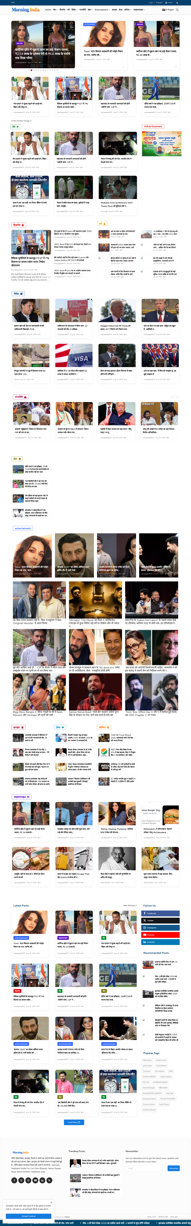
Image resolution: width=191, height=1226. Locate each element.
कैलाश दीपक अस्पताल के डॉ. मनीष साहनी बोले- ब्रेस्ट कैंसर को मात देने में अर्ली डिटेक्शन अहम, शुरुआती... (80, 753)
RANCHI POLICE (149, 1110)
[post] (43, 44)
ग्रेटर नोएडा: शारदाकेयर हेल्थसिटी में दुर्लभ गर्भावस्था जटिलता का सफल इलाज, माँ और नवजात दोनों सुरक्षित (80, 768)
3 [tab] (33, 70)
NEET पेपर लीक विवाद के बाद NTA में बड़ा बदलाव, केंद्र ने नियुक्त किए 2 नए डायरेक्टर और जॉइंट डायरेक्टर (123, 753)
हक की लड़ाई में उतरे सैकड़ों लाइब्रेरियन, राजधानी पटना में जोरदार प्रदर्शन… (163, 261)
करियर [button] (127, 9)
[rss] (49, 1180)
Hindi (169, 2)
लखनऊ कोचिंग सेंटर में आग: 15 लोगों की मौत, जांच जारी (166, 963)
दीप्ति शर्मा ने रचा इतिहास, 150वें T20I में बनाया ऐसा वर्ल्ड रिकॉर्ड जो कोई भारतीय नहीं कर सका (37, 469)
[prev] (172, 397)
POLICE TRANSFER (167, 1099)
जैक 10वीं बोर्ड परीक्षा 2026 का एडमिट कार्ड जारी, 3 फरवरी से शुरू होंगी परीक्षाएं (166, 979)
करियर (102, 727)
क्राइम (114, 9)
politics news (161, 1060)
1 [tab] (29, 70)
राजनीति (83, 9)
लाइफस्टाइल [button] (138, 9)
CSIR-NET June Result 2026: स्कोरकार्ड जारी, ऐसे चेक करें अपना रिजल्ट (122, 738)
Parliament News (149, 1099)
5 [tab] (38, 70)
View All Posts (129, 905)
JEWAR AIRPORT (149, 1077)
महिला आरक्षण (163, 1088)
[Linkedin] (42, 1180)
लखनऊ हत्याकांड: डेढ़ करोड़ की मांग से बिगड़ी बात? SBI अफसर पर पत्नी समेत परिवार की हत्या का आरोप (37, 781)
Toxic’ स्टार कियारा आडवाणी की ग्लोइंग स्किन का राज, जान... (31, 568)
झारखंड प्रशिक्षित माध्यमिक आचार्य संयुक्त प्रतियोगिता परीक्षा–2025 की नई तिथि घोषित (166, 994)
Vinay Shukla (105, 883)
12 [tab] (54, 70)
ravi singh (104, 211)
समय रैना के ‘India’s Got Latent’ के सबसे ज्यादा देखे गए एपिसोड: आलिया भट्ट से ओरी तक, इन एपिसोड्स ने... (150, 621)
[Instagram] (28, 1180)
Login (151, 2)
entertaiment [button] (101, 9)
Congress (146, 1071)
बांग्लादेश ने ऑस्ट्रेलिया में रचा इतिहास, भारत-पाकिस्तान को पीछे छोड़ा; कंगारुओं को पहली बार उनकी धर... (37, 514)
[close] (51, 1202)
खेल (146, 80)
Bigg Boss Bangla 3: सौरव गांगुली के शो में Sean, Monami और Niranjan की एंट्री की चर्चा (38, 713)
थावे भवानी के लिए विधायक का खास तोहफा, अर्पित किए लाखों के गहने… (123, 273)
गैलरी (13, 2)
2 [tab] (31, 70)
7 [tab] (43, 70)
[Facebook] (14, 1180)
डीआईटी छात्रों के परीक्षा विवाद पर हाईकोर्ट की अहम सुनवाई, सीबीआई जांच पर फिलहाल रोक (166, 1023)
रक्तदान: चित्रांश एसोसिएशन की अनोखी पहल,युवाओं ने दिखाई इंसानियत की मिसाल (79, 781)
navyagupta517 (21, 62)
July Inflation (159, 1071)
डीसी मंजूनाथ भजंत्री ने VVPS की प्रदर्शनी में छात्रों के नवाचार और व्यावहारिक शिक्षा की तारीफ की (166, 1037)
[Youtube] (35, 1180)
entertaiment (90, 24)
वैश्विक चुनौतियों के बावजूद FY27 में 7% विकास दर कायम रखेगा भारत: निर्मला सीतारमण (30, 261)
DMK (171, 1071)
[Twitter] (21, 1180)
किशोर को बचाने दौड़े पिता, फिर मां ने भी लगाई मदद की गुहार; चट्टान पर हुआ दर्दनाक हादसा (37, 767)
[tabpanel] (43, 44)
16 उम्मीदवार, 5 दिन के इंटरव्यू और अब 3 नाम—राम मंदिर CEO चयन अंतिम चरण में (165, 234)
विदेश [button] (73, 9)
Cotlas (67, 1217)
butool (16, 379)
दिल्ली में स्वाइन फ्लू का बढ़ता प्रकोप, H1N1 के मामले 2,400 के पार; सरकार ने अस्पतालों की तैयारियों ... (80, 739)
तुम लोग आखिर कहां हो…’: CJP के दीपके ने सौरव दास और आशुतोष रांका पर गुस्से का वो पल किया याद (39, 669)
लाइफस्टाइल (140, 24)
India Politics (164, 1104)
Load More (72, 1122)
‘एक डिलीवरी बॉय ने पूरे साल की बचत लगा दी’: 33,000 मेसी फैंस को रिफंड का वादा (36, 484)
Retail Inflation (165, 1077)
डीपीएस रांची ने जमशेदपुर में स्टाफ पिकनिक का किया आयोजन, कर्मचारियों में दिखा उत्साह (108, 1223)
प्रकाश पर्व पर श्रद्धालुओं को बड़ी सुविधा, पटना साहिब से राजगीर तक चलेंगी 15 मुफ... (165, 274)
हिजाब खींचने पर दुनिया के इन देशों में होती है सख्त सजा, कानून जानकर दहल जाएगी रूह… (123, 261)
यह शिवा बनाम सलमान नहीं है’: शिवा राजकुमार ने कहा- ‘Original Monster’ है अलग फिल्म (37, 621)
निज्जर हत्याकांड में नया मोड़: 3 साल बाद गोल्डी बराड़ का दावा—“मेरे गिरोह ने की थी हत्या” (37, 752)
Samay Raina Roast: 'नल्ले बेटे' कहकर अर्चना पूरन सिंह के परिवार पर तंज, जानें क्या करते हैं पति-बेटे (94, 713)
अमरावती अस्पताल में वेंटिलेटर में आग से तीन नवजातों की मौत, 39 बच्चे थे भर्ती (36, 738)
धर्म (68, 9)
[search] (177, 9)
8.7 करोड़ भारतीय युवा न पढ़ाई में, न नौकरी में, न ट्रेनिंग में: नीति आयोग (123, 780)
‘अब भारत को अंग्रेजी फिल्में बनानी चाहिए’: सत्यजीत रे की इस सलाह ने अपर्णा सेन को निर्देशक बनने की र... (151, 669)
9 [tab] (47, 70)
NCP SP (146, 1082)
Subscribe (173, 1168)
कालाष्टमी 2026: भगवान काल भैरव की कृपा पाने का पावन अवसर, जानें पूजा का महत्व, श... (123, 247)
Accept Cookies (28, 1216)
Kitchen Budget (148, 1088)
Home (48, 9)
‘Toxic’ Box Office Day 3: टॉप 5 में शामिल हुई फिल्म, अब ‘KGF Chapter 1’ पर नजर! (151, 713)
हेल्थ (120, 9)
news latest (147, 1066)
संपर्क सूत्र (174, 1217)
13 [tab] (57, 70)
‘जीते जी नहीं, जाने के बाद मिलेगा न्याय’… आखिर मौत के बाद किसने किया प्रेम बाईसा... (164, 247)
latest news (147, 1060)
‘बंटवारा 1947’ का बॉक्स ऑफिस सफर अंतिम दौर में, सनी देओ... (73, 568)
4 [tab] (36, 70)
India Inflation (161, 1066)
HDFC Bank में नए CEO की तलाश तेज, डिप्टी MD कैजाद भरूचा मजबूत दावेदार (72, 245)
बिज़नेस (62, 9)
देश (15, 80)
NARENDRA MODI (160, 1082)
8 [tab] (45, 70)
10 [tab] (50, 70)
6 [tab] (40, 70)
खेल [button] (89, 9)
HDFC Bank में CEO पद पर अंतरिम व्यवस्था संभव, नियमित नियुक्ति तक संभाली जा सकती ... (72, 272)
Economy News (149, 1104)
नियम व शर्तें (152, 1217)
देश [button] (54, 9)
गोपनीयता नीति (163, 1217)
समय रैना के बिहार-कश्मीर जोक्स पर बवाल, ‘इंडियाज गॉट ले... (156, 568)
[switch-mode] (178, 3)
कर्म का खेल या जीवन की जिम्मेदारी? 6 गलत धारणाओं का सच (123, 232)
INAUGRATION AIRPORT (152, 1093)
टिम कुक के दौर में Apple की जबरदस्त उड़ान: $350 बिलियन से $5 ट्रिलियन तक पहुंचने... (73, 232)
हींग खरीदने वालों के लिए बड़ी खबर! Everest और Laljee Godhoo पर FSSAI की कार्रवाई (71, 259)
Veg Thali (169, 1093)
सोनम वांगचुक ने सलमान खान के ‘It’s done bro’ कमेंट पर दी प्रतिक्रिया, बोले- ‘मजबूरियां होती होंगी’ (94, 669)
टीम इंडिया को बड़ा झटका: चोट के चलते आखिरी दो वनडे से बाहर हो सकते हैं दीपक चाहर (36, 498)
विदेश (16, 293)
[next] (176, 397)
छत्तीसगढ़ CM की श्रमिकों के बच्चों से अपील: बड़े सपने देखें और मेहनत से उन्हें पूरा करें (123, 767)
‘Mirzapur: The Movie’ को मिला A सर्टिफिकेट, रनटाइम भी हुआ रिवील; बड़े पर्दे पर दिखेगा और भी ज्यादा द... (94, 623)
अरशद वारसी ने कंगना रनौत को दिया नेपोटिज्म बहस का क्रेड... (114, 568)
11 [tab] (52, 70)
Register (159, 2)
